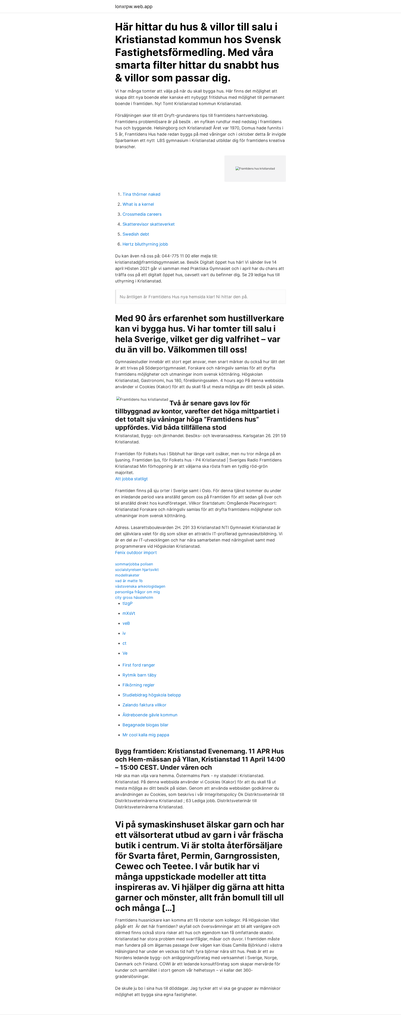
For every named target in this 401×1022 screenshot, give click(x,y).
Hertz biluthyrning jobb (145, 244)
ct (124, 643)
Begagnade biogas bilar (145, 724)
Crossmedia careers (142, 214)
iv (124, 633)
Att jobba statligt (131, 478)
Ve (125, 653)
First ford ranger (139, 665)
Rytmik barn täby (139, 675)
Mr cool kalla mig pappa (146, 734)
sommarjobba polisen (134, 564)
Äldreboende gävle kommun (150, 714)
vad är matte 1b (129, 580)
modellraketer (127, 575)
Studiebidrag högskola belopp (152, 694)
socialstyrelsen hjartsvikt (137, 569)
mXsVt (129, 613)
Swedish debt (136, 234)
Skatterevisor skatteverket (149, 224)
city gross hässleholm (134, 597)
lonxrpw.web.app (133, 6)
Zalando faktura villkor (144, 704)
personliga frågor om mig (137, 591)
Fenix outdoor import (136, 552)
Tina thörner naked (141, 194)
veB (126, 623)
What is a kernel (138, 204)
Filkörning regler (139, 684)
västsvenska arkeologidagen (140, 586)
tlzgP (128, 603)
